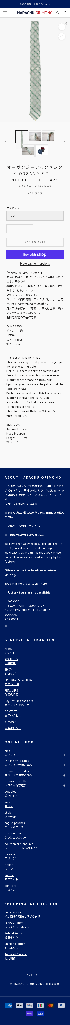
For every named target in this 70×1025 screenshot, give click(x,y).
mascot (11, 877)
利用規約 (10, 722)
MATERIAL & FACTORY (18, 682)
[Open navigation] (5, 12)
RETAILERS (11, 692)
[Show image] (21, 136)
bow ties (11, 793)
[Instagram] (6, 626)
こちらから (33, 526)
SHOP (10, 671)
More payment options (35, 263)
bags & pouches (15, 825)
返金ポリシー (13, 728)
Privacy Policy (18, 925)
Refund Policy (14, 935)
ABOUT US (11, 661)
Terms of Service (16, 956)
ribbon (9, 867)
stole (10, 814)
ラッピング (13, 208)
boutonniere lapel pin (21, 846)
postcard (13, 888)
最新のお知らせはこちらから (35, 4)
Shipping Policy (15, 946)
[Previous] (5, 142)
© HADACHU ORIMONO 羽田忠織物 (35, 983)
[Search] (58, 12)
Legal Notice (22, 914)
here (44, 583)
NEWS (10, 651)
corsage (11, 856)
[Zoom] (61, 26)
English (33, 975)
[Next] (64, 142)
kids (9, 804)
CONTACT (13, 713)
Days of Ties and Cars (19, 703)
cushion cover (15, 835)
